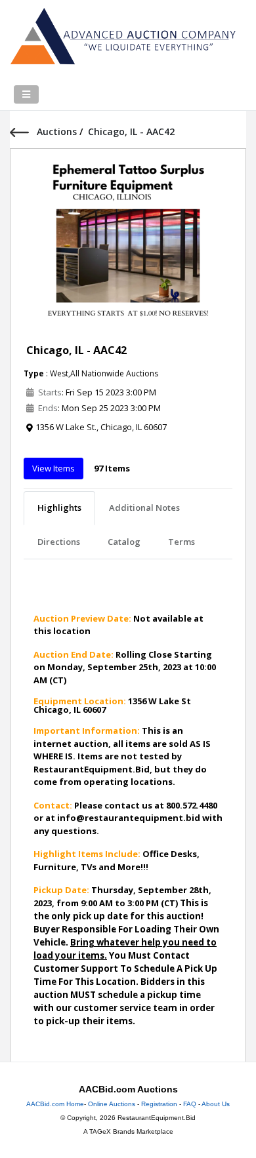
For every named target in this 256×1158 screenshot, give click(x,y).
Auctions (58, 131)
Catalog (124, 542)
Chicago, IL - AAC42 (76, 350)
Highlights (59, 507)
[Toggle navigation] (26, 94)
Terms (181, 542)
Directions (58, 542)
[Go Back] (23, 131)
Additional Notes (144, 507)
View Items (53, 468)
